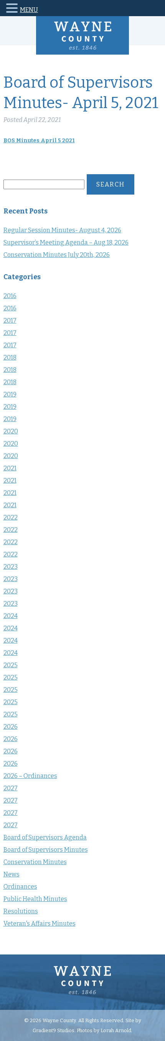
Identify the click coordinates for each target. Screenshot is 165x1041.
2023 (10, 566)
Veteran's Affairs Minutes (39, 923)
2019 (9, 394)
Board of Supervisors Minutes (45, 849)
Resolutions (20, 911)
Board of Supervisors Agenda (45, 837)
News (11, 874)
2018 (9, 357)
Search (110, 184)
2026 (10, 726)
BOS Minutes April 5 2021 (39, 140)
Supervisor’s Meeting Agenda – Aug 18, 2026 (66, 242)
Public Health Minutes (35, 899)
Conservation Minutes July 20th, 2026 (56, 254)
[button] (13, 9)
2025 (10, 665)
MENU (29, 9)
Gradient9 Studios (53, 1030)
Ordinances (20, 886)
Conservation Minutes (35, 862)
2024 (10, 616)
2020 (10, 431)
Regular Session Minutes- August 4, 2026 (62, 230)
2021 (9, 468)
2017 (9, 320)
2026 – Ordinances (30, 776)
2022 (10, 517)
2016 (9, 296)
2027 (10, 788)
